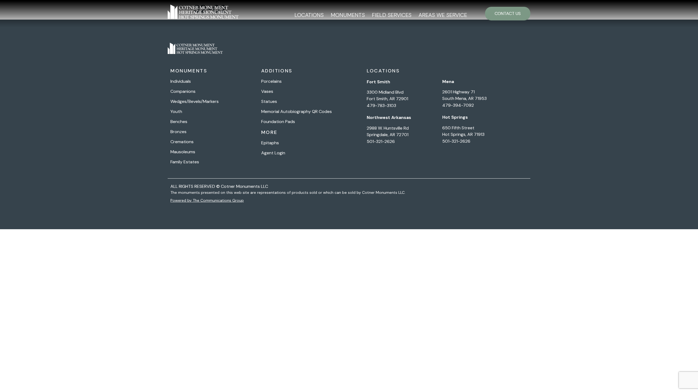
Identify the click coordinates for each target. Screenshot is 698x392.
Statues (269, 101)
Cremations (182, 142)
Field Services (391, 15)
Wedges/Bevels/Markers (194, 101)
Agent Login (273, 153)
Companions (182, 91)
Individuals (180, 81)
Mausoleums (182, 152)
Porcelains (271, 81)
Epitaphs (270, 143)
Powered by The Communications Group (207, 200)
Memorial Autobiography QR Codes (296, 111)
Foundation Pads (278, 121)
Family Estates (184, 162)
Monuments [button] (348, 15)
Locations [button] (309, 15)
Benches (178, 121)
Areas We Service (443, 15)
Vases (267, 91)
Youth (176, 111)
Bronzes (178, 131)
